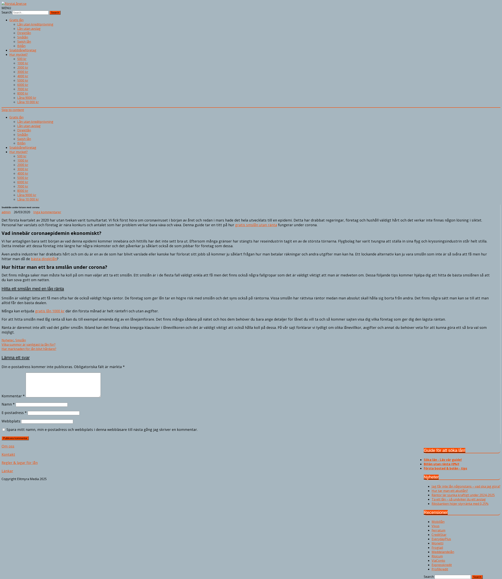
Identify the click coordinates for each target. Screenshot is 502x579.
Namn (8, 404)
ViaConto (438, 560)
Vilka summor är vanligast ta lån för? (28, 344)
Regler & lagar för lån (20, 462)
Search (7, 12)
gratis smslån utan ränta (256, 224)
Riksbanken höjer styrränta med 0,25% (460, 503)
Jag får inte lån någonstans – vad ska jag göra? (466, 486)
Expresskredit (442, 565)
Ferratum (438, 530)
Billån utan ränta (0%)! (441, 464)
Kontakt (8, 454)
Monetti (437, 543)
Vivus (435, 526)
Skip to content (13, 110)
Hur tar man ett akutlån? (450, 491)
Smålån (22, 37)
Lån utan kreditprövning (35, 24)
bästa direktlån (44, 258)
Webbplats (11, 421)
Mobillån (438, 522)
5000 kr (22, 80)
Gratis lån (16, 20)
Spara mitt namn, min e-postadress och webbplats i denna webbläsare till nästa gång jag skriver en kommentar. (102, 429)
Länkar (7, 471)
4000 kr (22, 76)
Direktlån (24, 33)
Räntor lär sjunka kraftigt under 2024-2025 (463, 495)
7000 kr (22, 89)
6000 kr (22, 85)
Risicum (437, 556)
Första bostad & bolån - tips (445, 468)
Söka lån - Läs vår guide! (443, 460)
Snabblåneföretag (22, 50)
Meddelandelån (443, 552)
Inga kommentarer (47, 212)
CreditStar (439, 534)
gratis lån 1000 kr (50, 311)
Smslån (20, 340)
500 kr (21, 59)
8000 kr (22, 93)
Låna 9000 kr (26, 98)
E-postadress (14, 412)
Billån (21, 46)
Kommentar (13, 396)
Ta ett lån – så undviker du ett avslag (459, 499)
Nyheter (8, 340)
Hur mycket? (18, 54)
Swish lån (24, 41)
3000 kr (22, 72)
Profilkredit (440, 569)
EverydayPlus (441, 539)
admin (6, 212)
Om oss (8, 446)
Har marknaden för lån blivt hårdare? (29, 349)
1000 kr (22, 63)
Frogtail (437, 547)
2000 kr (22, 67)
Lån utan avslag (29, 28)
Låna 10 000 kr (28, 102)
